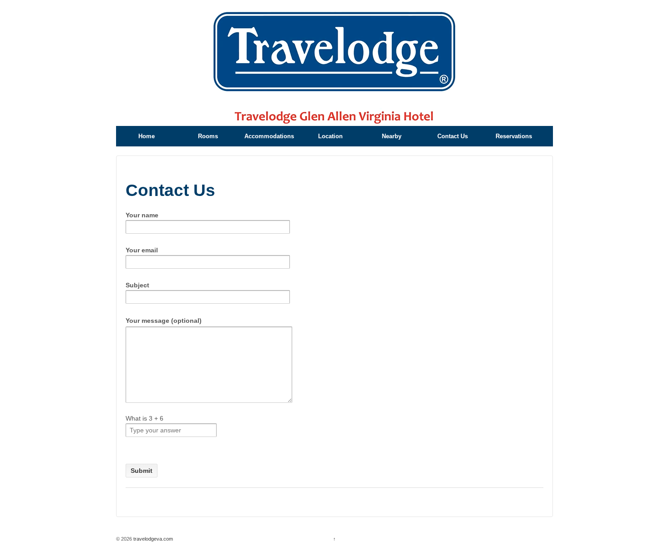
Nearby (391, 136)
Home (146, 136)
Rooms (208, 136)
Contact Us (452, 136)
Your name (142, 215)
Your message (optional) (164, 320)
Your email (142, 250)
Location (330, 136)
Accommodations (269, 136)
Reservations (514, 136)
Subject (137, 285)
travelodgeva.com (152, 539)
